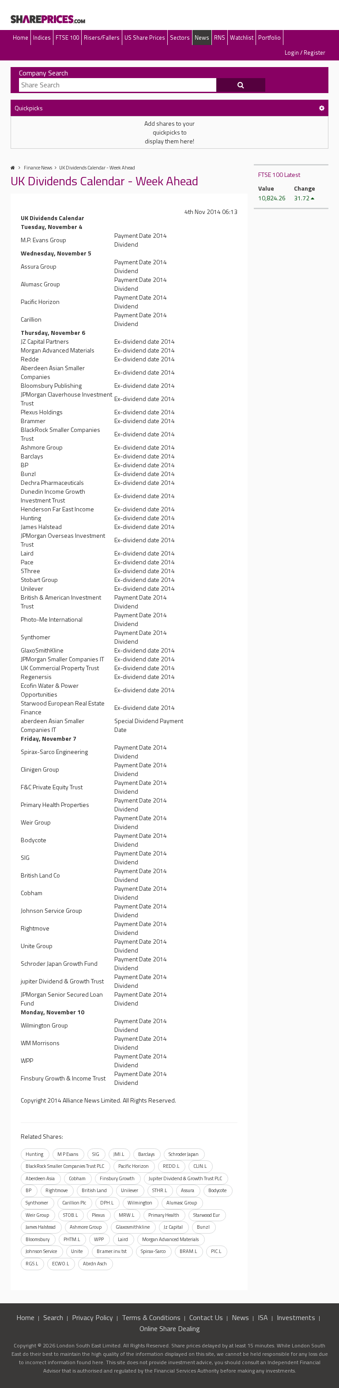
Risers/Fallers (102, 37)
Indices (42, 37)
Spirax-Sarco (153, 1251)
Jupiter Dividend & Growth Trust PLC (185, 1178)
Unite (77, 1251)
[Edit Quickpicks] (321, 108)
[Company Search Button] (241, 85)
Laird (123, 1239)
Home (20, 37)
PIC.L (216, 1251)
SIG (95, 1154)
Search (53, 1317)
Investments (296, 1317)
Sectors (180, 37)
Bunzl (203, 1226)
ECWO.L (60, 1263)
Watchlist (241, 37)
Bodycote (217, 1190)
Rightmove (56, 1190)
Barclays (146, 1154)
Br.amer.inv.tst (112, 1251)
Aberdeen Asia (40, 1178)
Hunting (34, 1154)
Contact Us (206, 1317)
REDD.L (171, 1166)
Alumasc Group (181, 1202)
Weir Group (37, 1215)
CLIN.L (200, 1166)
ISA (263, 1317)
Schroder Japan (184, 1154)
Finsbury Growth (117, 1178)
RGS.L (32, 1263)
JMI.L (118, 1154)
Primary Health (163, 1215)
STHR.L (159, 1190)
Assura (187, 1190)
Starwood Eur (206, 1215)
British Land (94, 1190)
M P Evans (67, 1154)
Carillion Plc (74, 1202)
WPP (99, 1239)
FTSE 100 (67, 37)
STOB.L (70, 1215)
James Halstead (41, 1226)
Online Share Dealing (169, 1328)
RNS (219, 37)
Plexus (98, 1215)
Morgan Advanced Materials (170, 1239)
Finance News (38, 167)
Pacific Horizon (133, 1166)
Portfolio (269, 37)
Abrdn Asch (95, 1263)
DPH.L (106, 1202)
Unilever (129, 1190)
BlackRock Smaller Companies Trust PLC (65, 1166)
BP (28, 1190)
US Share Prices (144, 37)
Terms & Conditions (151, 1317)
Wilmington (140, 1202)
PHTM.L (72, 1239)
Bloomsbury (37, 1239)
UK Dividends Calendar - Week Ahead (97, 167)
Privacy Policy (92, 1317)
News (202, 37)
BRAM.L (188, 1251)
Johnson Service (41, 1251)
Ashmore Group (86, 1226)
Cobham (77, 1178)
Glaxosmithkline (133, 1226)
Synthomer (37, 1202)
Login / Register (305, 52)
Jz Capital (173, 1226)
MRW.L (126, 1215)
